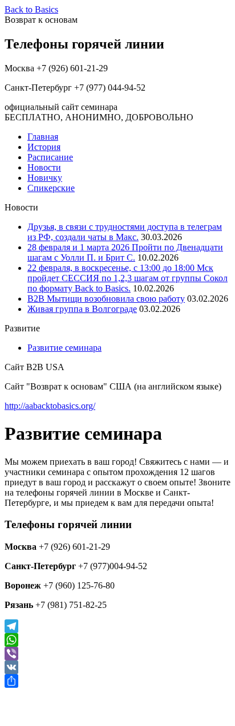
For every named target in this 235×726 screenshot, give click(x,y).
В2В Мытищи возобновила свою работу (106, 298)
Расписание (50, 157)
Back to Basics (31, 9)
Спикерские (51, 188)
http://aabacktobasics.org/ (50, 406)
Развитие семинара (64, 347)
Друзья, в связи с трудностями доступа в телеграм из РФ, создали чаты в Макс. (124, 232)
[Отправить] (117, 681)
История (43, 147)
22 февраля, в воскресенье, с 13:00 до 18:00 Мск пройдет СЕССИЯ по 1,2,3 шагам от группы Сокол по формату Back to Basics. (127, 278)
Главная (42, 136)
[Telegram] (117, 626)
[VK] (117, 667)
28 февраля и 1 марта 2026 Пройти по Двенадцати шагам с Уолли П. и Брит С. (125, 252)
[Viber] (117, 653)
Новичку (44, 177)
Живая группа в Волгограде (82, 309)
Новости (44, 167)
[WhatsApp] (117, 640)
